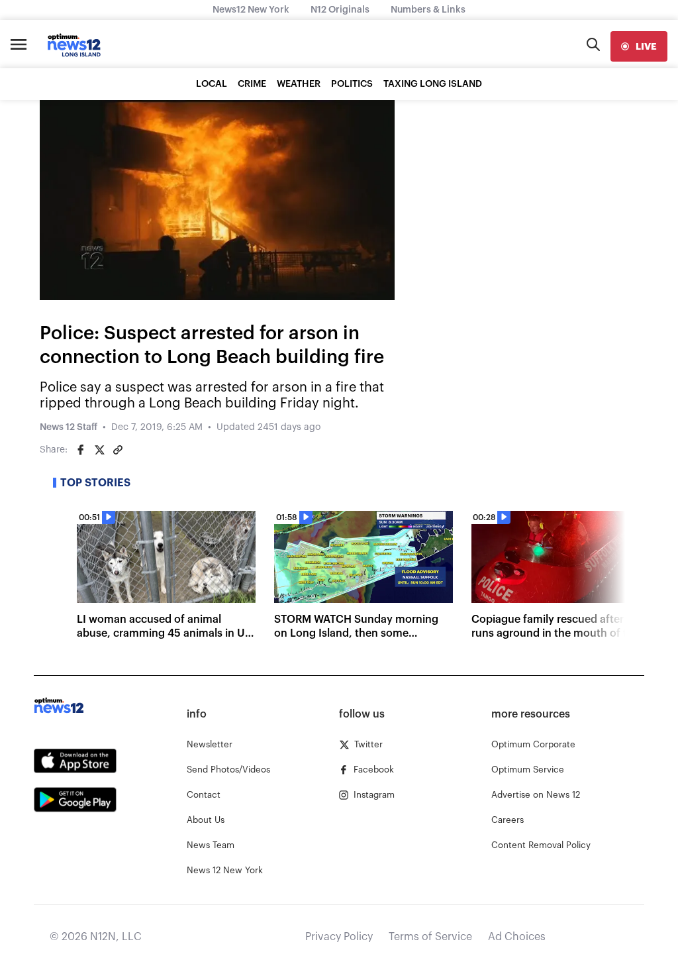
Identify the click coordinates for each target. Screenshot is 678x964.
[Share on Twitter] (99, 450)
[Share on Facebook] (80, 450)
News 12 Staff (68, 427)
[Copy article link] (118, 450)
